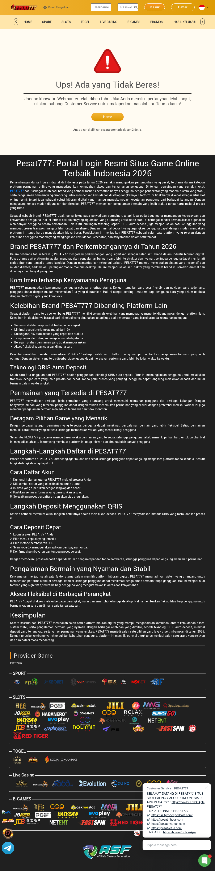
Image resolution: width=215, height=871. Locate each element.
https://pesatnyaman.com (168, 823)
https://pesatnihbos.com (167, 819)
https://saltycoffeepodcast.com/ (172, 815)
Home (107, 117)
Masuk (154, 7)
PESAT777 (17, 191)
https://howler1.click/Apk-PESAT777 (176, 804)
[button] (203, 8)
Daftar (182, 7)
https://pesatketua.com (166, 828)
